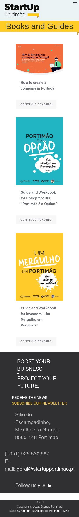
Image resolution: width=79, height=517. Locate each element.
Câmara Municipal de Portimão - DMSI (45, 510)
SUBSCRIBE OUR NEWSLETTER (39, 403)
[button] (75, 10)
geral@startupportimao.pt (45, 468)
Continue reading (36, 104)
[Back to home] (22, 10)
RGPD (40, 502)
